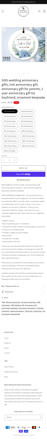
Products (7, 343)
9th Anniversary (10, 131)
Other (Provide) (9, 151)
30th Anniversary (28, 141)
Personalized (15, 314)
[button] (2, 11)
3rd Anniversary (10, 116)
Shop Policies (9, 367)
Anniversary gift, (31, 305)
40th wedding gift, (18, 305)
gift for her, (29, 311)
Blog (6, 377)
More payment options (23, 179)
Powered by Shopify (29, 435)
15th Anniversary (10, 136)
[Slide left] (18, 73)
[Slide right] (28, 73)
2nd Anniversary (27, 111)
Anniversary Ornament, (27, 308)
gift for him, (37, 311)
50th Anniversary (28, 146)
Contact (7, 353)
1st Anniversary (9, 111)
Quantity (4, 156)
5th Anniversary (10, 121)
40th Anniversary (10, 146)
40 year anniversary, (13, 302)
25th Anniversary (10, 141)
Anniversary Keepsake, (10, 308)
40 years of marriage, (29, 302)
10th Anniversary (27, 131)
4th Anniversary (27, 116)
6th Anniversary (27, 121)
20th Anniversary (28, 136)
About (6, 348)
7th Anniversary (10, 126)
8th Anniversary (27, 126)
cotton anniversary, (17, 311)
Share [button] (6, 298)
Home (6, 338)
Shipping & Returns (11, 372)
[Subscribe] (40, 417)
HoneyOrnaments (21, 435)
